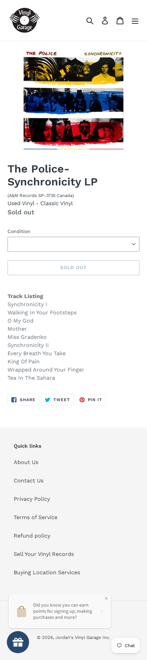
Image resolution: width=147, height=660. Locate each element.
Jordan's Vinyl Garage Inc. (82, 637)
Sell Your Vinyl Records (44, 554)
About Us (26, 462)
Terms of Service (35, 517)
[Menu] (135, 20)
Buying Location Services (47, 572)
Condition (19, 231)
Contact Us (28, 480)
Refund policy (32, 535)
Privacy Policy (32, 499)
